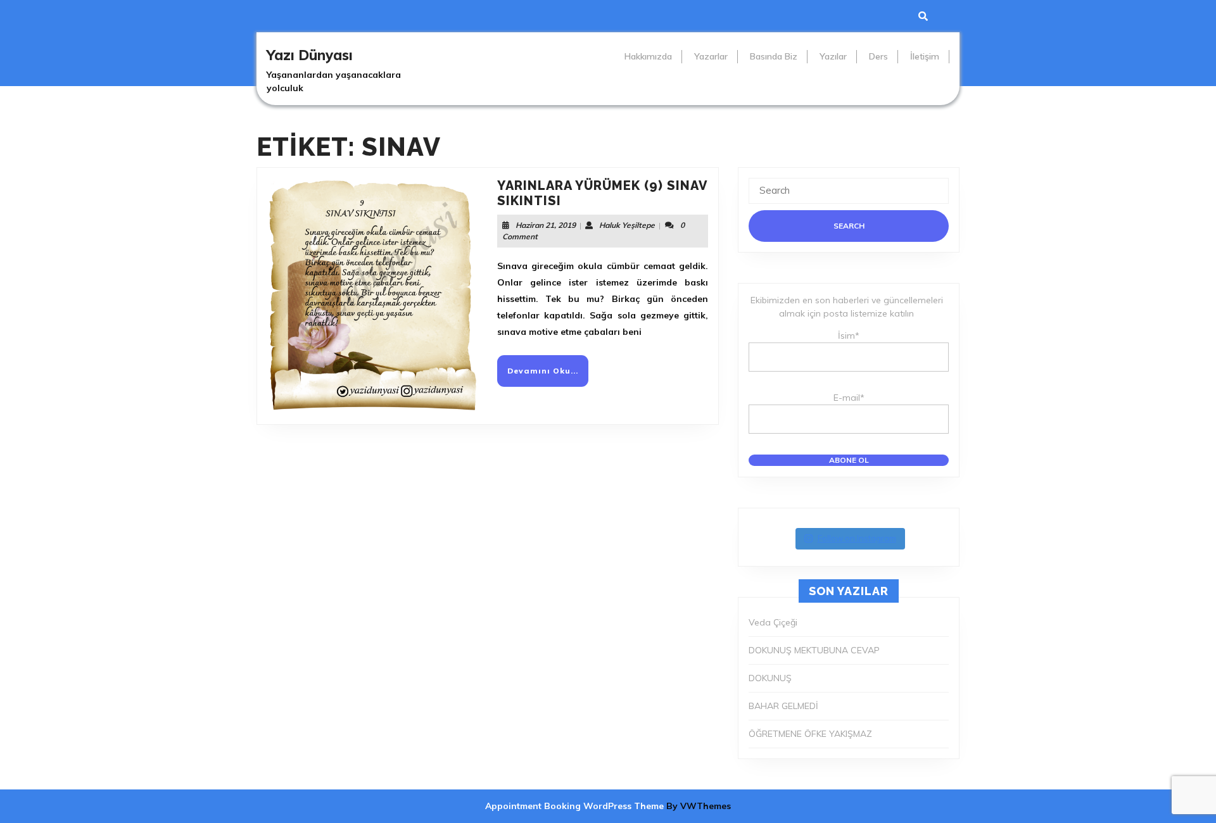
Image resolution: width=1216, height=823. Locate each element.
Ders (878, 56)
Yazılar (833, 56)
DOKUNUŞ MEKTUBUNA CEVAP (814, 650)
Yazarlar (711, 56)
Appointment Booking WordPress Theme (575, 806)
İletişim (924, 56)
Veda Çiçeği (773, 622)
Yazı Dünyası (310, 55)
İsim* (848, 335)
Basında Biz (773, 56)
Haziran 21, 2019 (546, 225)
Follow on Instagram (857, 538)
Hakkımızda (648, 56)
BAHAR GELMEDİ (783, 706)
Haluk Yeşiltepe (627, 225)
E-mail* (848, 397)
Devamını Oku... (547, 375)
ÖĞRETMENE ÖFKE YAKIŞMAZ (810, 733)
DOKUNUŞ (770, 678)
